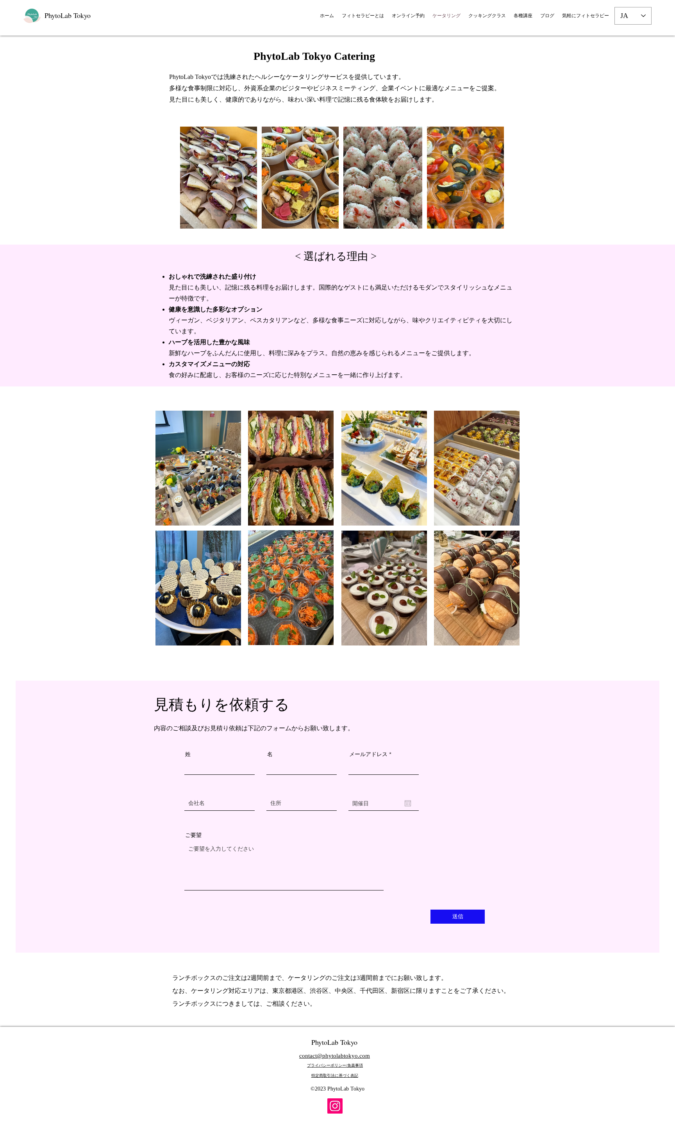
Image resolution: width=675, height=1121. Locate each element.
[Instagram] (335, 1106)
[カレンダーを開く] (408, 803)
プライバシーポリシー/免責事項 (335, 1065)
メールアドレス (368, 754)
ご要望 (193, 835)
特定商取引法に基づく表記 (334, 1075)
